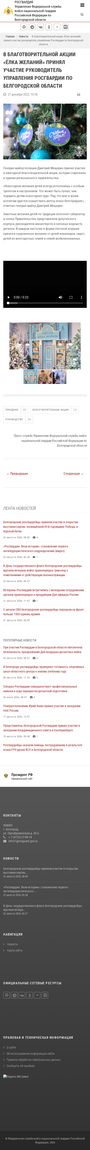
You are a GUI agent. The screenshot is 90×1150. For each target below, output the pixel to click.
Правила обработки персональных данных (34, 1059)
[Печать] (79, 94)
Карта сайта (14, 950)
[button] (82, 326)
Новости (12, 944)
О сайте (11, 1047)
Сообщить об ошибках (21, 1066)
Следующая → (74, 474)
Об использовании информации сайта (31, 1053)
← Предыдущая (17, 474)
